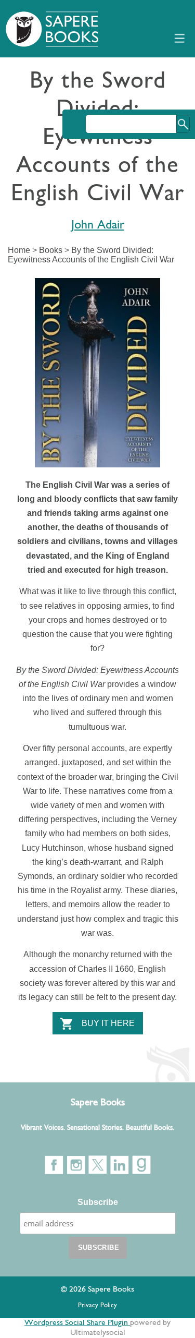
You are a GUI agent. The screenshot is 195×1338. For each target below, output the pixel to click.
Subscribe (97, 1202)
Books (50, 250)
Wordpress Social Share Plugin (77, 1323)
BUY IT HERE (108, 1023)
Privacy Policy (97, 1305)
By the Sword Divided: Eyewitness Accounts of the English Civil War (91, 255)
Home (19, 250)
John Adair (97, 225)
